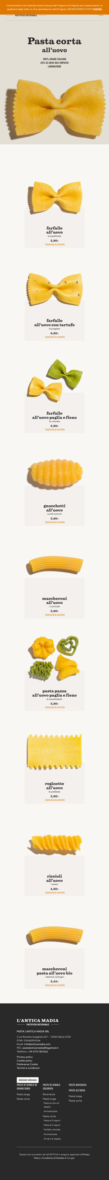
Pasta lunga (23, 1094)
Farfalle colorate (52, 1129)
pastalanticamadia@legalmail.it (40, 1047)
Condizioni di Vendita (53, 1158)
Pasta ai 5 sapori (52, 1120)
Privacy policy (25, 1056)
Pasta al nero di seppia (51, 1105)
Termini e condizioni (28, 1068)
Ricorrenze (49, 1094)
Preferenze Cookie (27, 1064)
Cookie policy (24, 1060)
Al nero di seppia (52, 1138)
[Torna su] (10, 1160)
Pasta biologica (77, 1085)
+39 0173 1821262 (38, 1051)
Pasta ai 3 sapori (52, 1125)
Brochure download (27, 1080)
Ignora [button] (97, 9)
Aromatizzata (50, 1111)
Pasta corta (23, 1098)
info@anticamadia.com (37, 1044)
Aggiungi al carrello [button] (55, 244)
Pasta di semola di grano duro (27, 1086)
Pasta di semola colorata (51, 1086)
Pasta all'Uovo (77, 1090)
